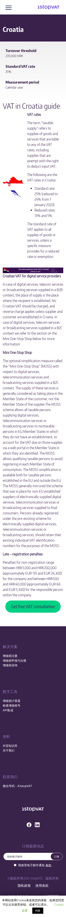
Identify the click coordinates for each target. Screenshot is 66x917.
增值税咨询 (10, 665)
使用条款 (42, 885)
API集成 (8, 710)
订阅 (56, 856)
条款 (48, 865)
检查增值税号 (11, 705)
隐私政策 (24, 885)
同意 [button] (37, 910)
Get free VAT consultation (33, 606)
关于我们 (8, 750)
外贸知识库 (10, 746)
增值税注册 (10, 656)
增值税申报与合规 (14, 660)
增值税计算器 (11, 701)
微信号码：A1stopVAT (17, 786)
